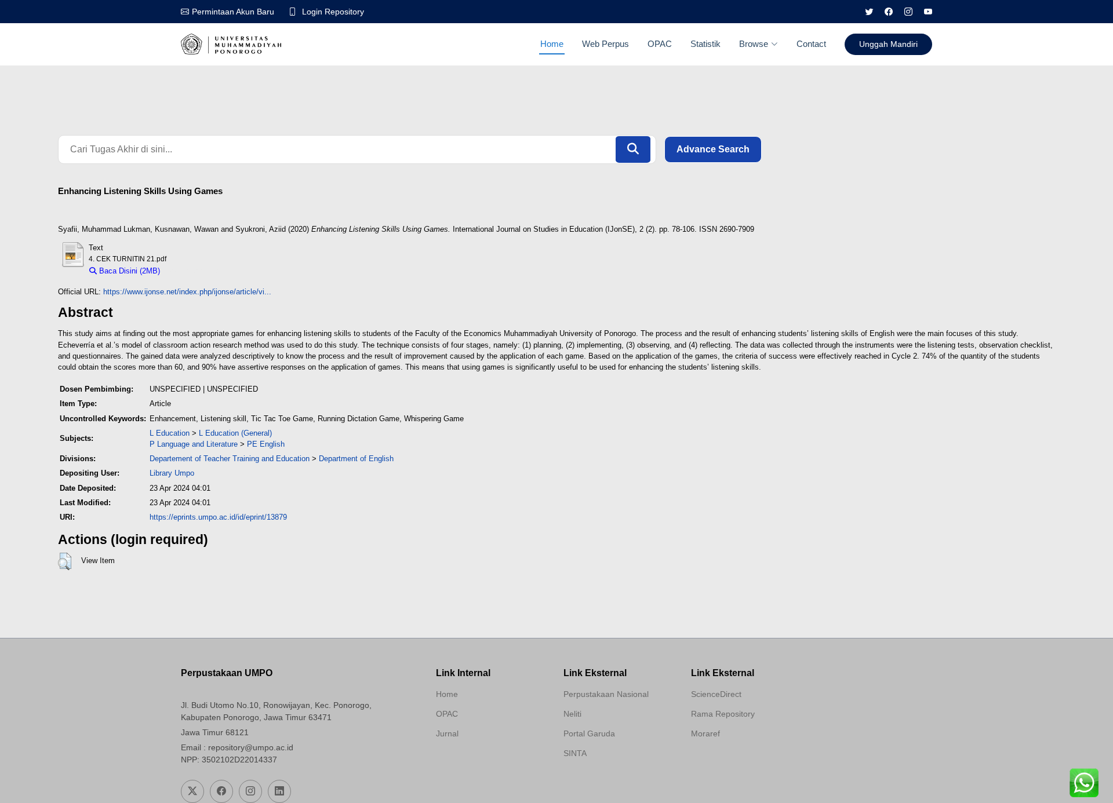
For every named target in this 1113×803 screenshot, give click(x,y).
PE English (266, 444)
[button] (64, 561)
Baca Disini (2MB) (128, 271)
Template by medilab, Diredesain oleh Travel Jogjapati (477, 761)
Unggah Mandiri (888, 44)
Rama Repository (723, 714)
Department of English (356, 458)
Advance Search (713, 149)
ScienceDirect (716, 694)
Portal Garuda (589, 733)
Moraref (705, 733)
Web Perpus (605, 44)
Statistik (705, 44)
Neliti (572, 714)
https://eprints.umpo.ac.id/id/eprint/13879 (218, 517)
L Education (170, 433)
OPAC (660, 44)
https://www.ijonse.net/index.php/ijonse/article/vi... (187, 291)
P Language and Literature (194, 444)
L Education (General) (235, 433)
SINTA (575, 753)
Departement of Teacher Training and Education (230, 458)
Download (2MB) (193, 271)
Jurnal (447, 733)
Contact (811, 44)
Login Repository (333, 11)
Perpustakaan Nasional (606, 694)
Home (551, 44)
